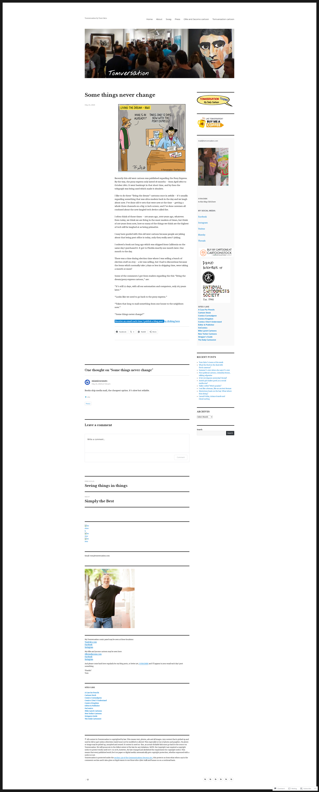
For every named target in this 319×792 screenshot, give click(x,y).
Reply (88, 404)
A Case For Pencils (206, 310)
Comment (181, 457)
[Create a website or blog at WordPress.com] (88, 780)
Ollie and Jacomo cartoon (196, 19)
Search (199, 430)
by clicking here (172, 321)
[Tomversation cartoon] (231, 779)
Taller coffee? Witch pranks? (210, 386)
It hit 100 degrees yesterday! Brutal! (213, 378)
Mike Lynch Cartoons (93, 711)
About (159, 19)
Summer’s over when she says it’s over (214, 370)
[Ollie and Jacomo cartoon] (226, 779)
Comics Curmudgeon (93, 698)
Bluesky (201, 235)
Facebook (202, 217)
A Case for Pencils (92, 693)
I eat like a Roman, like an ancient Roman (215, 388)
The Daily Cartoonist (93, 719)
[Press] (221, 779)
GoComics (89, 708)
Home (149, 19)
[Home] (205, 779)
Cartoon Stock (90, 695)
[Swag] (215, 779)
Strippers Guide (91, 716)
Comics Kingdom (92, 703)
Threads (202, 241)
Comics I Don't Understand (96, 700)
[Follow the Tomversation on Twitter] (137, 535)
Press (177, 19)
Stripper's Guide (205, 337)
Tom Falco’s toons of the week (211, 362)
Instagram (203, 223)
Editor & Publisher (92, 706)
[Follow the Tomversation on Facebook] (137, 528)
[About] (210, 779)
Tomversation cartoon (223, 19)
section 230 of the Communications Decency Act (133, 758)
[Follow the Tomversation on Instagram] (137, 540)
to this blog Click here (207, 202)
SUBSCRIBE (143, 664)
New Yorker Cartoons (93, 714)
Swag (168, 19)
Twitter (201, 229)
